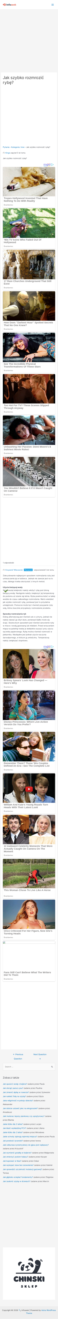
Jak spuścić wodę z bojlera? (15, 1084)
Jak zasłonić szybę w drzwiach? (16, 1181)
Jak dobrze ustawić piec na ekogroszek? (20, 1108)
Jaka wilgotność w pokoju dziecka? (18, 1100)
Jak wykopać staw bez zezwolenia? (18, 1165)
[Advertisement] (29, 40)
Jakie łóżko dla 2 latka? (13, 1132)
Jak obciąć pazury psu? (13, 1088)
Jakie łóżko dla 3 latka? (13, 1124)
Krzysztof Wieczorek (14, 570)
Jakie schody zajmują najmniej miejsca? (20, 1136)
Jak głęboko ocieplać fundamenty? (18, 1177)
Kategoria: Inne (17, 147)
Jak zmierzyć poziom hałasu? (15, 1157)
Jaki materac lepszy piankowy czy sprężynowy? (24, 1116)
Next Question (40, 1055)
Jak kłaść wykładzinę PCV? (14, 1128)
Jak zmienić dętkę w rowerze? (16, 1092)
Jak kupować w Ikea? (12, 1161)
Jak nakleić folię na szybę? (14, 1096)
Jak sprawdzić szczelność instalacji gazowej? (22, 1169)
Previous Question (18, 1055)
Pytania (6, 147)
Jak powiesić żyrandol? (13, 1141)
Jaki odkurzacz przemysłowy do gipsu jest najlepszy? (26, 1145)
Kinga (7, 153)
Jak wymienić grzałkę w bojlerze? (17, 1153)
